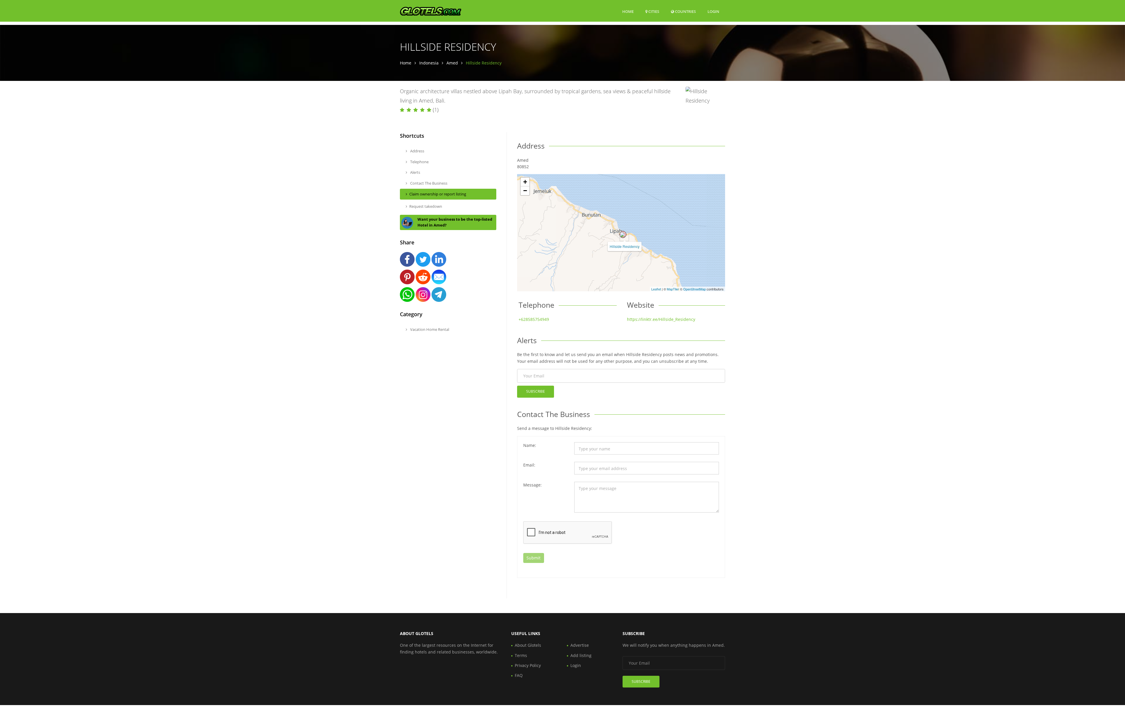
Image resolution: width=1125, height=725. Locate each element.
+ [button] (525, 181)
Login (713, 11)
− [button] (525, 190)
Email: (529, 465)
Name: (529, 445)
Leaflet (656, 289)
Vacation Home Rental (429, 329)
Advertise (579, 645)
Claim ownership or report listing (437, 194)
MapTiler (673, 289)
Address (416, 151)
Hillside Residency (625, 246)
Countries (685, 11)
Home (628, 11)
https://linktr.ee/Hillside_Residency (661, 319)
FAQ (519, 675)
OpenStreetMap (694, 289)
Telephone (419, 161)
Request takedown (425, 206)
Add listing (581, 655)
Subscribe (535, 391)
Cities (653, 11)
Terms (521, 655)
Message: (532, 485)
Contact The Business (428, 183)
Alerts (414, 172)
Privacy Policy (528, 665)
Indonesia (429, 63)
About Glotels (528, 645)
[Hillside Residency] (622, 234)
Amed (452, 63)
